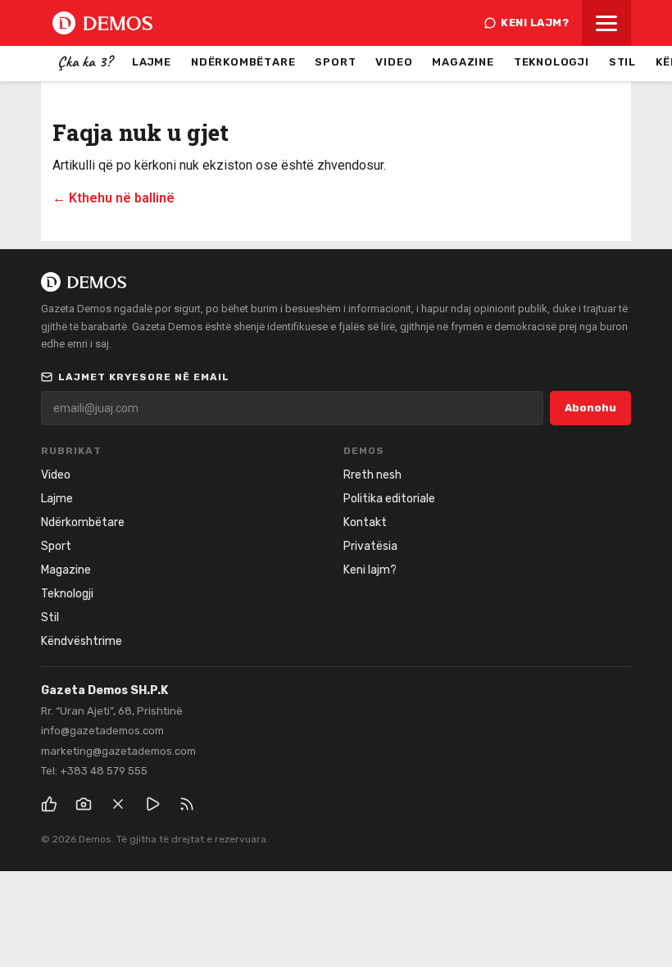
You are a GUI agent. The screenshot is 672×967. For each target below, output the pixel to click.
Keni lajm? (535, 22)
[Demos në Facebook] (49, 804)
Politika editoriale (389, 499)
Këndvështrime (81, 641)
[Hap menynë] (606, 23)
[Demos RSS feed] (187, 804)
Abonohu (590, 408)
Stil (622, 62)
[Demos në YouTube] (152, 804)
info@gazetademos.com (102, 730)
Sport (335, 62)
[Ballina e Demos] (102, 22)
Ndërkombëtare (243, 62)
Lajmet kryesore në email (143, 377)
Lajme (151, 62)
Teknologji (551, 62)
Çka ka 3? (84, 61)
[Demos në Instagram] (83, 804)
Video (393, 62)
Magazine (462, 62)
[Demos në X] (118, 804)
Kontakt (365, 522)
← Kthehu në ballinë (113, 198)
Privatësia (370, 546)
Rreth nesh (372, 475)
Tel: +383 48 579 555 (94, 771)
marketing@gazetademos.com (118, 751)
